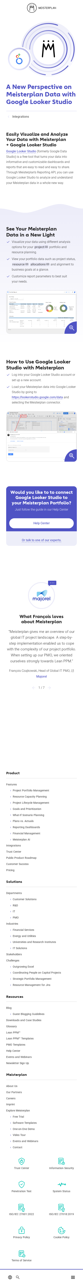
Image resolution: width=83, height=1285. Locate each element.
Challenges (12, 960)
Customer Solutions (24, 899)
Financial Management (26, 833)
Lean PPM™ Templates (20, 1038)
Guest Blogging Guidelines (28, 1014)
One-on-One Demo (24, 1129)
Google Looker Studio (21, 151)
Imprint (10, 1104)
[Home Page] (41, 8)
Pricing (10, 870)
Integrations (13, 845)
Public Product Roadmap (21, 857)
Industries (12, 923)
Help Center (41, 523)
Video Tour (19, 1135)
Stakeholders (14, 954)
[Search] (18, 1277)
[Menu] (73, 1277)
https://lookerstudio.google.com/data (37, 397)
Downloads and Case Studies (23, 1020)
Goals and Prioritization (27, 808)
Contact (17, 1147)
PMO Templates (15, 1044)
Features (11, 784)
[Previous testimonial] (34, 688)
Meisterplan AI (21, 839)
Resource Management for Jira (31, 984)
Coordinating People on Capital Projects (37, 972)
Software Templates (25, 1122)
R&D (15, 905)
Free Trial (18, 1116)
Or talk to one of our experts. (41, 540)
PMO (16, 917)
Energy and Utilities (24, 936)
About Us (11, 1086)
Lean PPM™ (13, 1032)
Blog (9, 1007)
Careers (10, 1098)
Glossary (11, 1026)
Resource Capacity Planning (30, 796)
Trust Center (13, 851)
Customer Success (17, 864)
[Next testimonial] (49, 688)
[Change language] (10, 1277)
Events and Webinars (19, 1057)
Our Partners (14, 1092)
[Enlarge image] (41, 312)
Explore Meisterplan (18, 1110)
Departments (14, 893)
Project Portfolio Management (31, 790)
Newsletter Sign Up (17, 1063)
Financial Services (23, 929)
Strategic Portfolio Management (32, 978)
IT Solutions (20, 948)
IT (14, 911)
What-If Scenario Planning (28, 815)
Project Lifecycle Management (31, 802)
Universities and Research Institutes (34, 942)
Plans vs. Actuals (23, 821)
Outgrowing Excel (23, 966)
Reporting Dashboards (26, 827)
